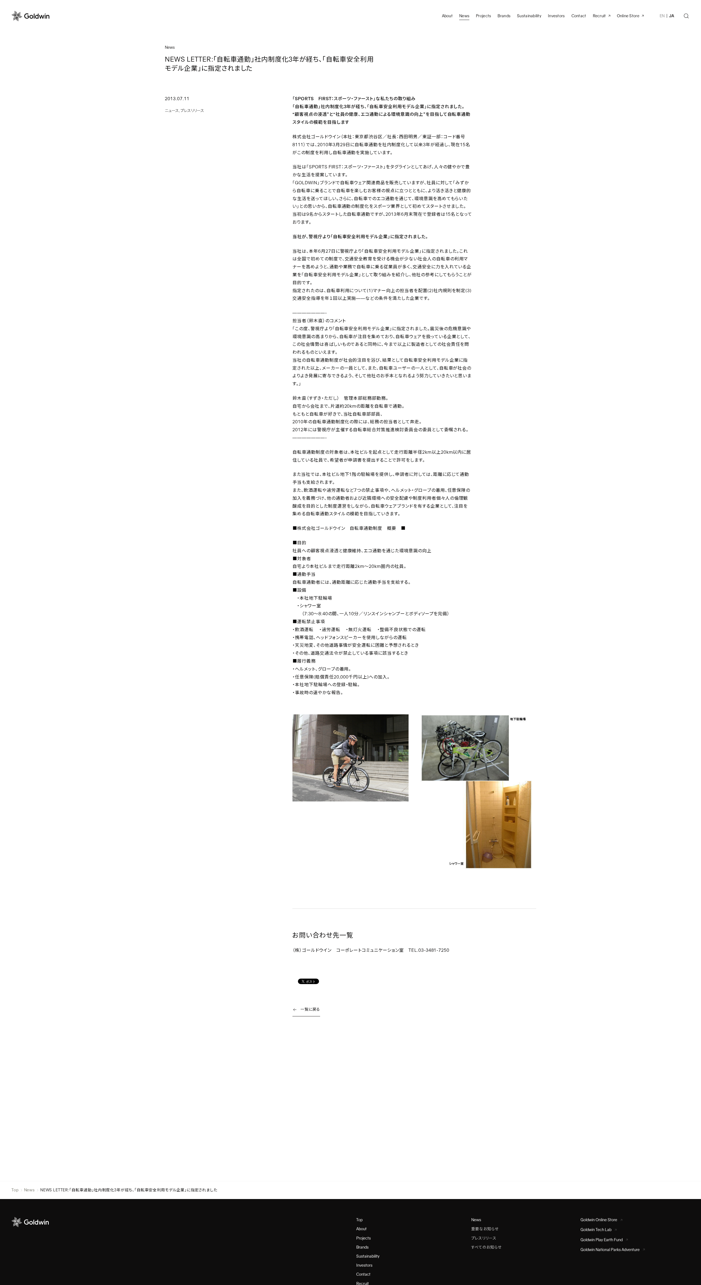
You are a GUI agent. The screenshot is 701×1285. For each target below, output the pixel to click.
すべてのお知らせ (486, 1247)
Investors (556, 15)
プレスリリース (192, 110)
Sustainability (529, 15)
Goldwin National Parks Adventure (610, 1249)
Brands (504, 15)
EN (662, 15)
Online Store (628, 15)
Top (15, 1190)
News (29, 1190)
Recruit (599, 15)
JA (671, 15)
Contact (363, 1274)
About (361, 1228)
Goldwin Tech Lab (596, 1229)
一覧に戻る (310, 1009)
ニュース (172, 110)
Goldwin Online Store (599, 1219)
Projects (483, 15)
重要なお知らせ (485, 1228)
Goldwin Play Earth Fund (602, 1239)
